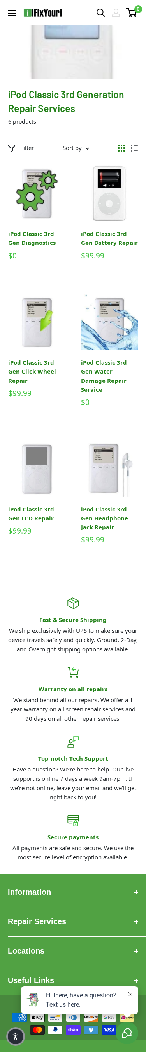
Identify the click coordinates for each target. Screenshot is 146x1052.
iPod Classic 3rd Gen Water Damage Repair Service (104, 375)
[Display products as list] (134, 148)
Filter (27, 148)
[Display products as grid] (121, 148)
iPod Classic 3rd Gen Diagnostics (32, 238)
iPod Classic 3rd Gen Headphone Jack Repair (104, 518)
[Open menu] (12, 13)
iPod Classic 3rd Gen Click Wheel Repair (32, 371)
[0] (132, 12)
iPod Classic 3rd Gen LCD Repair (31, 513)
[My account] (116, 13)
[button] (15, 1036)
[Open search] (101, 13)
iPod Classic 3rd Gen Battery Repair (109, 238)
